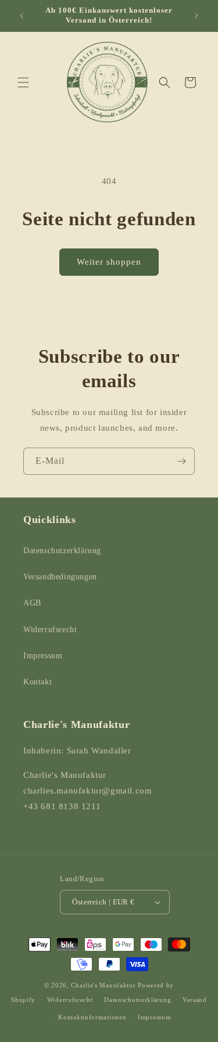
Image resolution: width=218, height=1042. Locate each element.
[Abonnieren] (181, 461)
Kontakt (37, 681)
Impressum (42, 655)
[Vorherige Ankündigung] (21, 15)
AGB (32, 602)
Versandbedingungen (60, 576)
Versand (195, 999)
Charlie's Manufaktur (103, 985)
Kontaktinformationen (92, 1017)
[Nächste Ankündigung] (196, 15)
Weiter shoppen (109, 261)
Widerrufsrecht (50, 629)
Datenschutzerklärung (62, 550)
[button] (23, 82)
